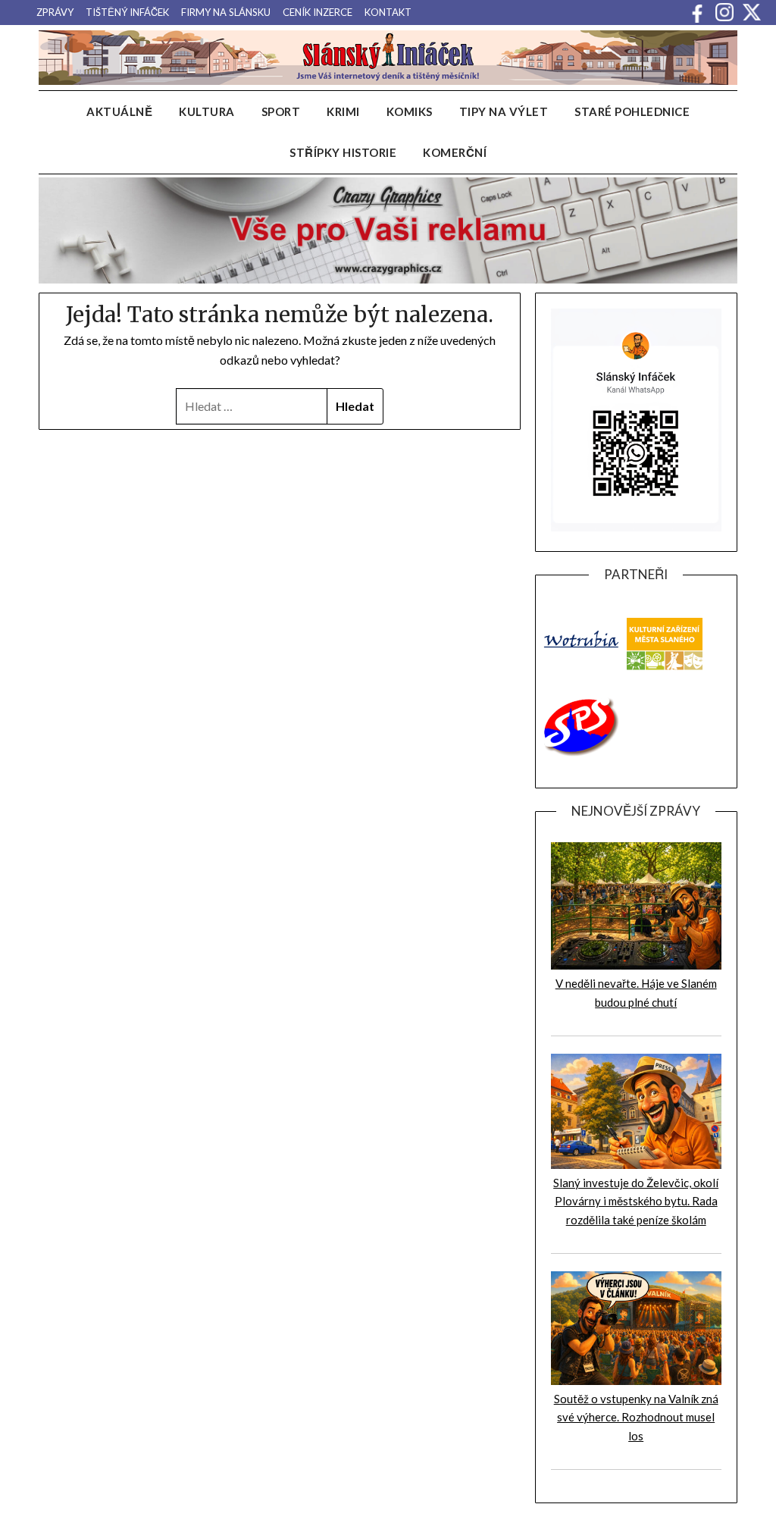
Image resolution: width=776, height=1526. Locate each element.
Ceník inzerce (317, 12)
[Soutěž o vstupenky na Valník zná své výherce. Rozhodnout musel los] (636, 1380)
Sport (281, 111)
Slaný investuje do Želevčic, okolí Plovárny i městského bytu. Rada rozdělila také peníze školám (635, 1201)
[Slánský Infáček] (388, 57)
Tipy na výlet (504, 111)
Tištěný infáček (127, 12)
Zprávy (55, 12)
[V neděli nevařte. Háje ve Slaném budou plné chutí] (636, 965)
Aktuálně (119, 111)
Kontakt (388, 12)
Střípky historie (342, 152)
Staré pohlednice (632, 111)
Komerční (455, 152)
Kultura (207, 111)
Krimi (343, 111)
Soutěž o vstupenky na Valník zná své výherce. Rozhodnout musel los (636, 1417)
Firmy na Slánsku (226, 12)
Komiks (409, 111)
